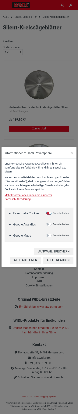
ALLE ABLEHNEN (25, 260)
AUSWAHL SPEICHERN (53, 251)
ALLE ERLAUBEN (58, 260)
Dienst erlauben (61, 213)
